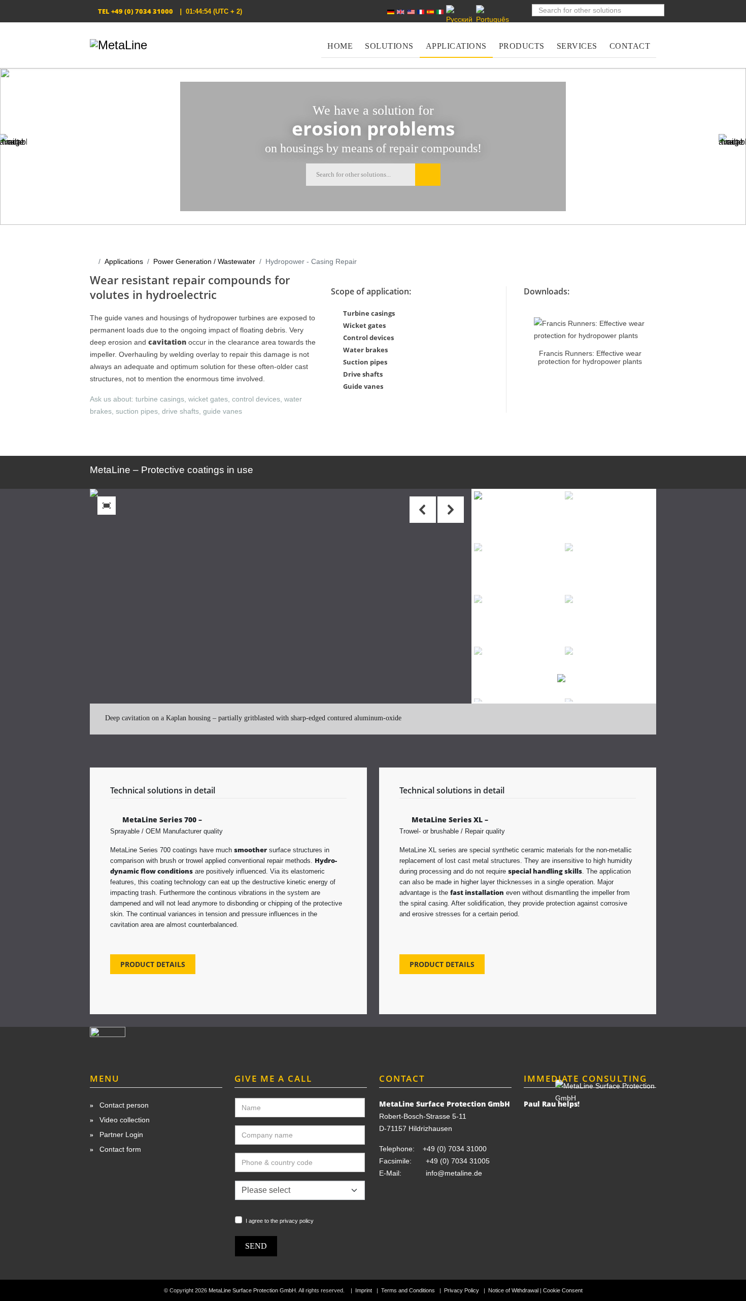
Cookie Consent (563, 1290)
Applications (124, 261)
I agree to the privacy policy (280, 1221)
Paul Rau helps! (552, 1104)
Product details (152, 964)
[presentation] (536, 333)
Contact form (119, 1149)
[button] (450, 509)
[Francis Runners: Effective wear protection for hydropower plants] (590, 329)
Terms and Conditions (408, 1290)
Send (256, 1246)
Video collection (123, 1120)
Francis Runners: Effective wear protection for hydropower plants (590, 357)
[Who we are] (156, 1041)
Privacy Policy (461, 1290)
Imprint (363, 1290)
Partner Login (120, 1134)
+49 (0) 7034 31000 (142, 11)
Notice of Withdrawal (513, 1290)
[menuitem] (340, 40)
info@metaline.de (454, 1173)
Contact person (123, 1105)
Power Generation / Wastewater (204, 261)
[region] (373, 612)
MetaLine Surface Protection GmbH (252, 1290)
